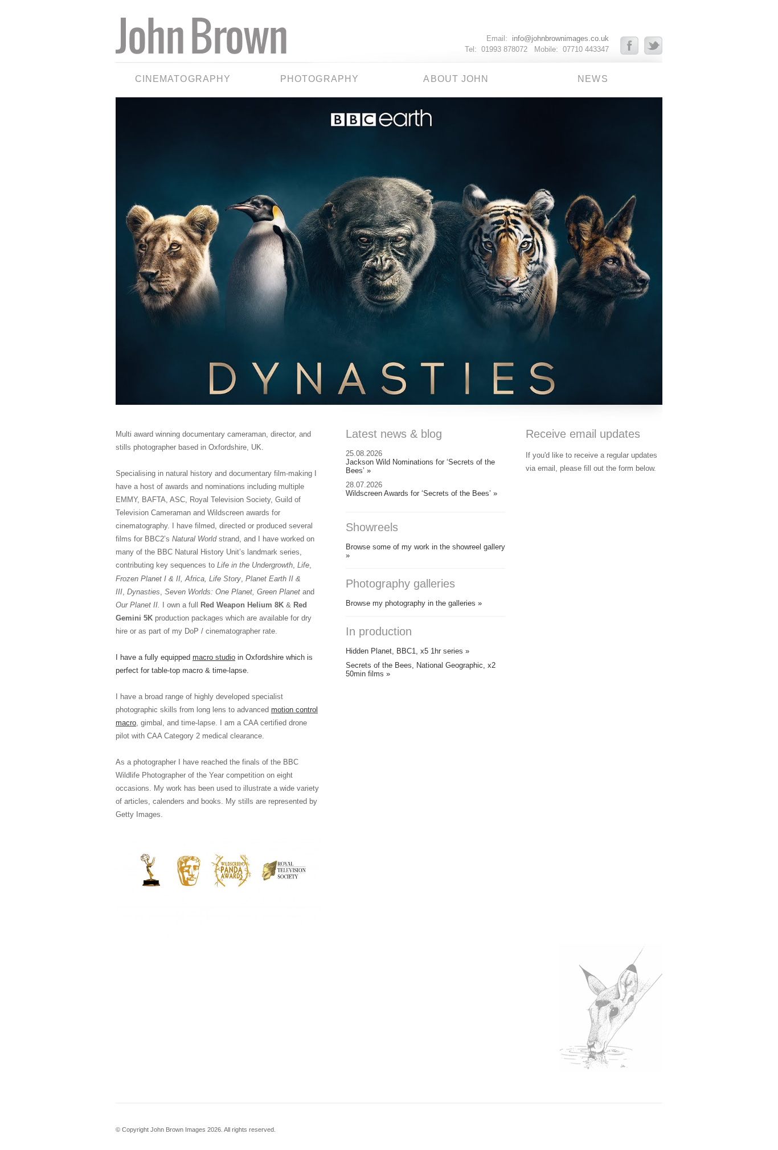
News (593, 79)
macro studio (214, 657)
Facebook (632, 45)
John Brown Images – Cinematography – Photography (222, 39)
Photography (319, 79)
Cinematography (183, 79)
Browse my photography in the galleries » (414, 603)
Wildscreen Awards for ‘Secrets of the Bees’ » (421, 493)
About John (456, 79)
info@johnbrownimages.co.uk (560, 38)
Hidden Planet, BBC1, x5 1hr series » (407, 651)
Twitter (653, 45)
